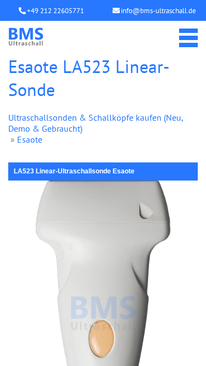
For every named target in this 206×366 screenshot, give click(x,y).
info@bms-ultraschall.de (158, 10)
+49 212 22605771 (55, 10)
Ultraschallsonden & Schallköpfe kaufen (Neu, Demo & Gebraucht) (95, 123)
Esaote (29, 139)
